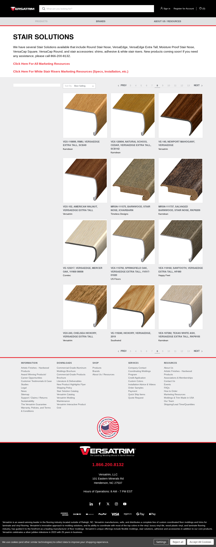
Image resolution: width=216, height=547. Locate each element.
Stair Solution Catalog (67, 391)
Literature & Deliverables (69, 381)
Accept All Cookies (200, 542)
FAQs (167, 387)
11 (175, 85)
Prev (123, 85)
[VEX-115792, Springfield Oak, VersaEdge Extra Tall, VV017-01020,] (132, 242)
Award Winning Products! (33, 374)
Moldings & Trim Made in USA (179, 397)
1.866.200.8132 (108, 464)
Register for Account (184, 8)
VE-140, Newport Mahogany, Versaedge (176, 143)
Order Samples (135, 387)
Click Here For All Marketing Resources (41, 63)
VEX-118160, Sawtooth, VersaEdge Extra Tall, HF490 (180, 269)
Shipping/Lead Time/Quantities (179, 404)
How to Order (170, 391)
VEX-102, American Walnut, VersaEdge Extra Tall (80, 208)
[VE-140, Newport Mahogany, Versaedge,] (180, 115)
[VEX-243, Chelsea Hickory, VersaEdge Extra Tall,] (85, 307)
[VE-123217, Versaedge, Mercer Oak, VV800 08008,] (85, 242)
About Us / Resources (167, 21)
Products (41, 21)
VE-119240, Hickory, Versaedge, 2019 (131, 334)
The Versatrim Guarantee (33, 404)
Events (167, 384)
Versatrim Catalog (66, 394)
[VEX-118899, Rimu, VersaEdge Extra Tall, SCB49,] (85, 115)
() (203, 8)
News (24, 391)
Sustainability (27, 401)
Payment (132, 391)
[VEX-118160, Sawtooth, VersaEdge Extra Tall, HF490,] (180, 242)
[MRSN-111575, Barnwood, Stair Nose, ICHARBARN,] (132, 180)
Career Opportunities (31, 377)
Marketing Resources (174, 394)
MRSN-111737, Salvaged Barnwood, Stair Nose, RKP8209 (179, 208)
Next (197, 85)
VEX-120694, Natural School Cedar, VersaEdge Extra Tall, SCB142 (131, 145)
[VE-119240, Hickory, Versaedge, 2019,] (132, 307)
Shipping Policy (64, 387)
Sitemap (25, 394)
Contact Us (169, 381)
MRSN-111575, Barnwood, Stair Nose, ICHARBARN (130, 208)
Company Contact (137, 368)
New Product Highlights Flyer (71, 384)
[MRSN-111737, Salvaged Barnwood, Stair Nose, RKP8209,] (180, 180)
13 (188, 85)
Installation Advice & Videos (142, 384)
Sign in (167, 8)
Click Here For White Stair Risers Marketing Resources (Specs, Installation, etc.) (70, 71)
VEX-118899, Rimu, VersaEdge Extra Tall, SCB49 (81, 143)
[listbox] (85, 86)
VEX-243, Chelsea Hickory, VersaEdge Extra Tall (80, 334)
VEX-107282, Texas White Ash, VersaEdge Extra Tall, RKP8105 (179, 334)
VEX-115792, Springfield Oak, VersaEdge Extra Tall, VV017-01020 (130, 271)
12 (182, 85)
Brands (100, 21)
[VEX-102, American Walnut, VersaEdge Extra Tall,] (85, 180)
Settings (161, 542)
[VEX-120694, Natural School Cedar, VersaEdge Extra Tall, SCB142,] (132, 115)
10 (168, 85)
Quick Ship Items (136, 394)
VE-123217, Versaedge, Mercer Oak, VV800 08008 (82, 269)
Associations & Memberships (178, 377)
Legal (24, 387)
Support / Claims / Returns (34, 397)
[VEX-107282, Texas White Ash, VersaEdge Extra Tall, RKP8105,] (180, 307)
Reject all (178, 542)
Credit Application (137, 377)
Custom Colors (135, 381)
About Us (168, 368)
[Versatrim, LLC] (22, 8)
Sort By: (68, 86)
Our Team (169, 401)
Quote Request (135, 397)
